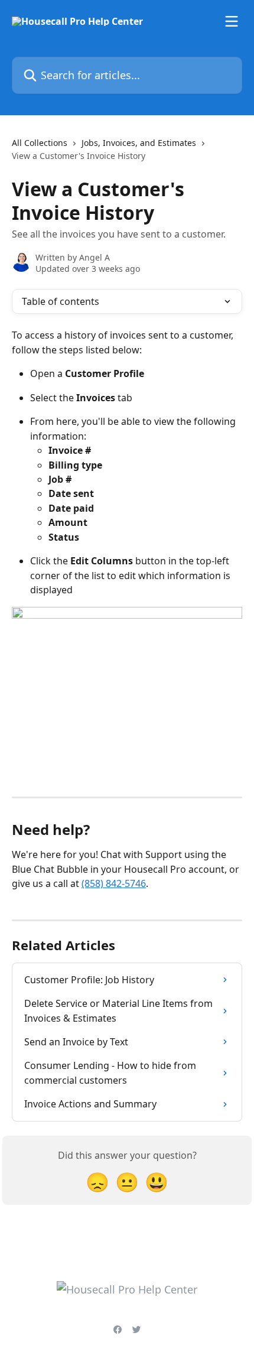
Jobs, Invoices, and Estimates (139, 142)
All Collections (39, 142)
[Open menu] (231, 21)
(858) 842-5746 (114, 883)
